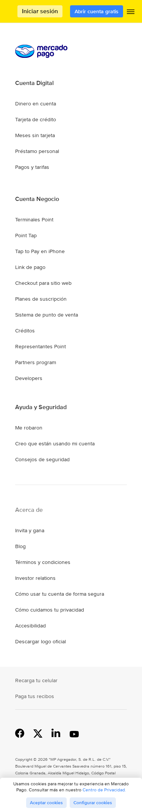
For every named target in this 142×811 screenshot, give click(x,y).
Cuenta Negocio (37, 199)
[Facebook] (19, 733)
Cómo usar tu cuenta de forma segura (59, 594)
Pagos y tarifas (32, 167)
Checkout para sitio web (43, 283)
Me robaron (28, 427)
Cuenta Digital (34, 83)
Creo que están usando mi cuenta (55, 443)
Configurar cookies (92, 802)
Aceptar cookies (46, 802)
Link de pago (30, 267)
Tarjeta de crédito (35, 119)
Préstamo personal (37, 151)
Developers (28, 378)
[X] (37, 733)
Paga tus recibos (34, 696)
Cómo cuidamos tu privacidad (49, 609)
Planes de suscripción (41, 299)
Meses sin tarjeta (35, 135)
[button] (130, 13)
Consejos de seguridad (42, 459)
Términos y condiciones (42, 562)
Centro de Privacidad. (104, 789)
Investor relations (35, 578)
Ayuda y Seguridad (41, 407)
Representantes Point (40, 346)
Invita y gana (29, 530)
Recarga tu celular (36, 680)
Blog (20, 546)
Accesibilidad (30, 625)
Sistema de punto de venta (46, 314)
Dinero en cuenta (35, 103)
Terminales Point (34, 219)
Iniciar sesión (40, 11)
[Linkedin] (56, 733)
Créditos (25, 330)
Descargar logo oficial (40, 641)
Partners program (35, 362)
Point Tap (26, 235)
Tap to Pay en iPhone (40, 251)
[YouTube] (74, 733)
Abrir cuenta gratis (97, 11)
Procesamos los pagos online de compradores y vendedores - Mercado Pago (17, 11)
